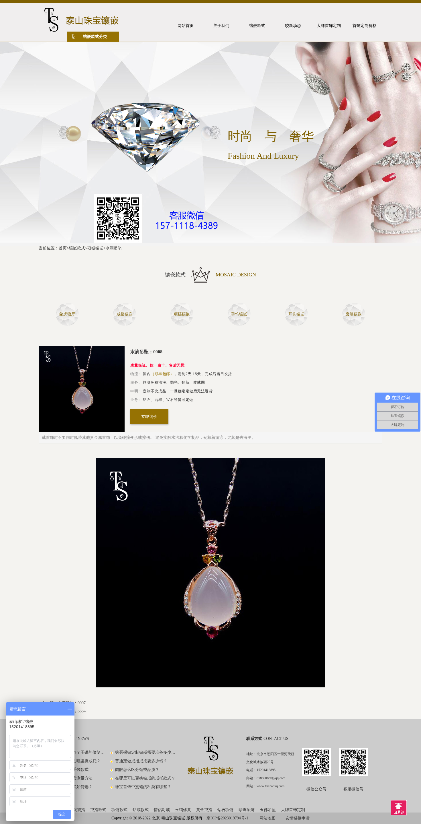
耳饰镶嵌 (296, 314)
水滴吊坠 (114, 248)
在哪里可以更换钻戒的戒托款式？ (145, 778)
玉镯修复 (183, 810)
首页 (63, 248)
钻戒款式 (141, 810)
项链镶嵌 (95, 248)
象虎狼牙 (67, 314)
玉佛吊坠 (268, 810)
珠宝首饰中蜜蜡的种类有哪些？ (143, 787)
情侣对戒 (162, 810)
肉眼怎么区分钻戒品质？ (137, 769)
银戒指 (79, 810)
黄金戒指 (204, 810)
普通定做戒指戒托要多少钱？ (141, 761)
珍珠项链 (247, 810)
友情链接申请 (298, 818)
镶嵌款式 (77, 248)
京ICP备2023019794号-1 (227, 818)
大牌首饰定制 (293, 810)
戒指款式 (98, 810)
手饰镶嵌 (239, 314)
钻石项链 (225, 810)
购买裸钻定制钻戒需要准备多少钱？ (145, 752)
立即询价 (149, 416)
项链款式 (119, 810)
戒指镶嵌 (125, 314)
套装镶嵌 (354, 314)
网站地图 (267, 818)
